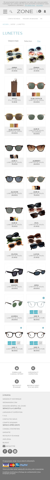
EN (41, 18)
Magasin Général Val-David (14, 406)
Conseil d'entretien (11, 429)
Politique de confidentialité (27, 472)
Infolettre (10, 446)
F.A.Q (5, 415)
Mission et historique (12, 399)
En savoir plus (30, 5)
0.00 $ (38, 11)
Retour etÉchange (17, 386)
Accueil (6, 24)
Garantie (6, 432)
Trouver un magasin (30, 18)
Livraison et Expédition (33, 373)
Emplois (12, 473)
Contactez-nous (14, 18)
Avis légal (7, 439)
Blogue (6, 442)
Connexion (44, 11)
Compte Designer (10, 422)
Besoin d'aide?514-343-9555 (33, 386)
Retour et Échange (11, 436)
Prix (38, 41)
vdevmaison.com (10, 402)
